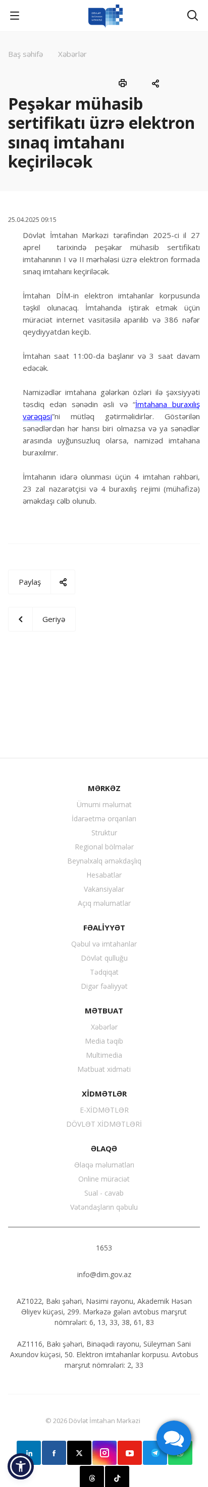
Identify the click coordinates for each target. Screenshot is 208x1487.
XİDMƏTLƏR (104, 1093)
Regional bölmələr (104, 846)
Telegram (155, 1453)
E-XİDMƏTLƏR (104, 1110)
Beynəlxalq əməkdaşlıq (104, 861)
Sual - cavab (104, 1193)
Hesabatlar (104, 875)
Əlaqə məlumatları (104, 1164)
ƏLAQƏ (104, 1148)
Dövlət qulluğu (104, 958)
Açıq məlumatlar (104, 903)
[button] (20, 1466)
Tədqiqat (104, 972)
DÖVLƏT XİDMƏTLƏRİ (104, 1124)
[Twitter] (79, 1453)
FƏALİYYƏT (104, 927)
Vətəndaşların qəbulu (104, 1207)
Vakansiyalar (104, 889)
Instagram (104, 1453)
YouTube (130, 1453)
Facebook (54, 1453)
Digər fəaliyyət (104, 986)
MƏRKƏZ (104, 788)
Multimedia (104, 1055)
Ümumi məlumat (104, 804)
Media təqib (104, 1041)
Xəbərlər (104, 1027)
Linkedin (29, 1453)
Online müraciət (104, 1179)
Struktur (104, 832)
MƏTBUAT (104, 1010)
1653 (104, 1248)
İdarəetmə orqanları (104, 818)
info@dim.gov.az (104, 1274)
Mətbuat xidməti (104, 1069)
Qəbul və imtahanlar (104, 944)
